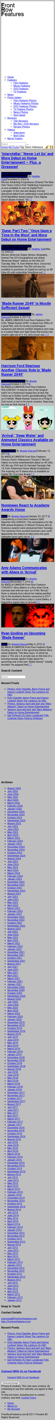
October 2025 (14, 817)
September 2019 (16, 1031)
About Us (12, 1406)
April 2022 (12, 940)
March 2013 (13, 1259)
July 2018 (12, 1072)
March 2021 (13, 978)
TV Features (19, 91)
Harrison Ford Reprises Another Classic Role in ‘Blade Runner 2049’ (26, 370)
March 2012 (13, 1294)
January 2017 (14, 1124)
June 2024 (13, 864)
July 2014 (12, 1212)
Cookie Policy (28, 1397)
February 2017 (15, 1121)
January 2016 (14, 1159)
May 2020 (12, 1007)
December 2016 (16, 1127)
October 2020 (14, 993)
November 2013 (16, 1235)
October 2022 (14, 922)
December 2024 (16, 846)
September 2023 (16, 890)
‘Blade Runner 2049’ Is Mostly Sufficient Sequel (26, 305)
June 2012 (13, 1285)
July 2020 (12, 1001)
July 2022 (12, 931)
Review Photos (21, 126)
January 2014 (14, 1230)
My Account (13, 1409)
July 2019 (12, 1037)
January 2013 (14, 1265)
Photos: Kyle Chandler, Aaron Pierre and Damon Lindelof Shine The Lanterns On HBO (28, 692)
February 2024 (15, 876)
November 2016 (16, 1130)
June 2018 (13, 1075)
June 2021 (13, 969)
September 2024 (16, 855)
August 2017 (14, 1104)
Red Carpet (19, 115)
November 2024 (16, 849)
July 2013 (12, 1247)
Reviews (12, 118)
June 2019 (13, 1039)
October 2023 (14, 887)
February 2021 (15, 981)
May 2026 (12, 797)
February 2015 (15, 1192)
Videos (11, 129)
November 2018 (16, 1060)
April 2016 (12, 1151)
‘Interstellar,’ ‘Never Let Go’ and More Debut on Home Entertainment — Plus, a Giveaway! (27, 160)
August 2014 (14, 1209)
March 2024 (13, 873)
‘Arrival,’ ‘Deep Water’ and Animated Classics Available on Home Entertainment (27, 439)
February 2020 (15, 1016)
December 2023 (16, 882)
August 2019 (14, 1034)
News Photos (20, 112)
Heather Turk (38, 249)
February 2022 (15, 946)
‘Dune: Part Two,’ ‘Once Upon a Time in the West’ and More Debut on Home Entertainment (26, 235)
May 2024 (12, 867)
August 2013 (14, 1244)
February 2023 (15, 911)
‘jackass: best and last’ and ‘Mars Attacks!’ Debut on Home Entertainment (29, 711)
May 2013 (12, 1253)
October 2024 (14, 852)
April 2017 (12, 1116)
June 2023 (13, 899)
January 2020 (14, 1019)
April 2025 (12, 835)
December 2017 (16, 1092)
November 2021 (16, 955)
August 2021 (14, 963)
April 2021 (12, 975)
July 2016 (12, 1142)
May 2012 (12, 1288)
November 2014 (16, 1200)
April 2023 (12, 905)
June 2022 (13, 934)
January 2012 (14, 1300)
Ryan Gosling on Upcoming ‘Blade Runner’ (23, 635)
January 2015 (14, 1195)
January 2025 (14, 843)
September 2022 (16, 925)
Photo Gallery (14, 97)
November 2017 (16, 1095)
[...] (30, 199)
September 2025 (16, 820)
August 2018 (14, 1069)
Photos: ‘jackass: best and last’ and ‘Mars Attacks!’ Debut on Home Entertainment (29, 705)
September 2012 (16, 1276)
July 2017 (12, 1107)
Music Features (21, 85)
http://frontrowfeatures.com (16, 1321)
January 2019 (14, 1054)
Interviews (19, 132)
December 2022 (16, 917)
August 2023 (14, 893)
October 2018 (14, 1063)
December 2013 (16, 1233)
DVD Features (20, 88)
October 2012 (14, 1274)
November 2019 (16, 1025)
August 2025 (14, 823)
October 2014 (14, 1203)
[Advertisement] (27, 45)
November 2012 (16, 1271)
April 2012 (12, 1291)
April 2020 (12, 1010)
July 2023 (12, 896)
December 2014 (16, 1197)
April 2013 (12, 1256)
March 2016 (13, 1154)
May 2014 (12, 1218)
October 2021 (14, 958)
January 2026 (14, 808)
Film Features (20, 82)
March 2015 (13, 1189)
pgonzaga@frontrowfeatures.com (19, 1318)
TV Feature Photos (23, 109)
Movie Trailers (15, 138)
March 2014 (13, 1224)
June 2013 (13, 1250)
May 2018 (12, 1078)
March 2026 (13, 803)
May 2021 (12, 972)
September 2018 (16, 1066)
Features (12, 80)
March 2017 (13, 1118)
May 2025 (12, 832)
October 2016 (14, 1133)
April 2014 (12, 1221)
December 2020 (16, 987)
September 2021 (16, 960)
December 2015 (16, 1162)
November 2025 (16, 814)
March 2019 (13, 1048)
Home (10, 77)
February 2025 (15, 841)
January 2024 (14, 879)
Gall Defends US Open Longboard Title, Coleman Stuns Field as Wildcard (28, 717)
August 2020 (14, 999)
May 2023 (12, 902)
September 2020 (16, 996)
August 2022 (14, 928)
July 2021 (12, 966)
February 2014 (15, 1227)
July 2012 (12, 1282)
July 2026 (12, 791)
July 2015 (12, 1177)
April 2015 (12, 1186)
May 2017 (12, 1113)
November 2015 (16, 1165)
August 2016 (14, 1139)
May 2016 (12, 1148)
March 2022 (13, 943)
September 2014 (16, 1206)
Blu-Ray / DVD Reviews (26, 123)
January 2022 (14, 949)
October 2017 (14, 1098)
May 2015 (12, 1183)
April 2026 (12, 800)
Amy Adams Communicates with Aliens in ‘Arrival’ (24, 570)
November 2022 (16, 920)
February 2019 (15, 1051)
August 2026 (14, 788)
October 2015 (14, 1168)
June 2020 (13, 1004)
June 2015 (13, 1180)
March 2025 (13, 838)
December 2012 (16, 1268)
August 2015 (14, 1174)
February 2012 (15, 1297)
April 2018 (12, 1080)
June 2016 (13, 1145)
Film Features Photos (25, 100)
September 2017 (16, 1101)
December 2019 (16, 1022)
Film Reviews (20, 120)
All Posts (14, 147)
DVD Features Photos (25, 106)
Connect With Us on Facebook (21, 1371)
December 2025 (16, 811)
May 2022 (12, 937)
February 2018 (15, 1086)
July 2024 (12, 861)
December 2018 (16, 1057)
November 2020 (16, 990)
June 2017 (13, 1110)
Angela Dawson (28, 450)
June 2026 (13, 794)
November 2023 (16, 884)
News (10, 94)
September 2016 (16, 1136)
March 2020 (13, 1013)
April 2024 (12, 870)
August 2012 (14, 1279)
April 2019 (12, 1045)
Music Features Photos (25, 103)
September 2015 (16, 1171)
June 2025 (13, 829)
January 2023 (14, 914)
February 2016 (15, 1156)
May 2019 (12, 1042)
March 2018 (13, 1083)
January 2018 (14, 1089)
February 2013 (15, 1262)
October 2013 (14, 1238)
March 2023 (13, 908)
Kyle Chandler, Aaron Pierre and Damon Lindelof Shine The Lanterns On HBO (28, 699)
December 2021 (16, 952)
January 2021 (14, 984)
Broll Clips (18, 135)
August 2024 (14, 858)
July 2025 (12, 826)
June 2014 (13, 1215)
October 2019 (14, 1028)
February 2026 (15, 805)
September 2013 (16, 1241)
